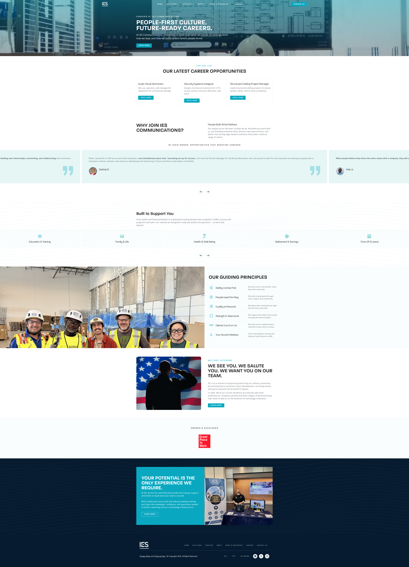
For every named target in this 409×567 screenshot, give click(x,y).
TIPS (234, 556)
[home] (105, 4)
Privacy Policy (145, 556)
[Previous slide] (201, 191)
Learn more (216, 405)
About (219, 545)
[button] (173, 4)
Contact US (299, 4)
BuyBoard (245, 556)
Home (160, 4)
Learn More (149, 514)
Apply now (144, 45)
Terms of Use (159, 556)
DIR (225, 556)
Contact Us (262, 545)
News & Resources (234, 545)
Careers (250, 545)
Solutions (197, 545)
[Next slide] (207, 191)
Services (209, 545)
